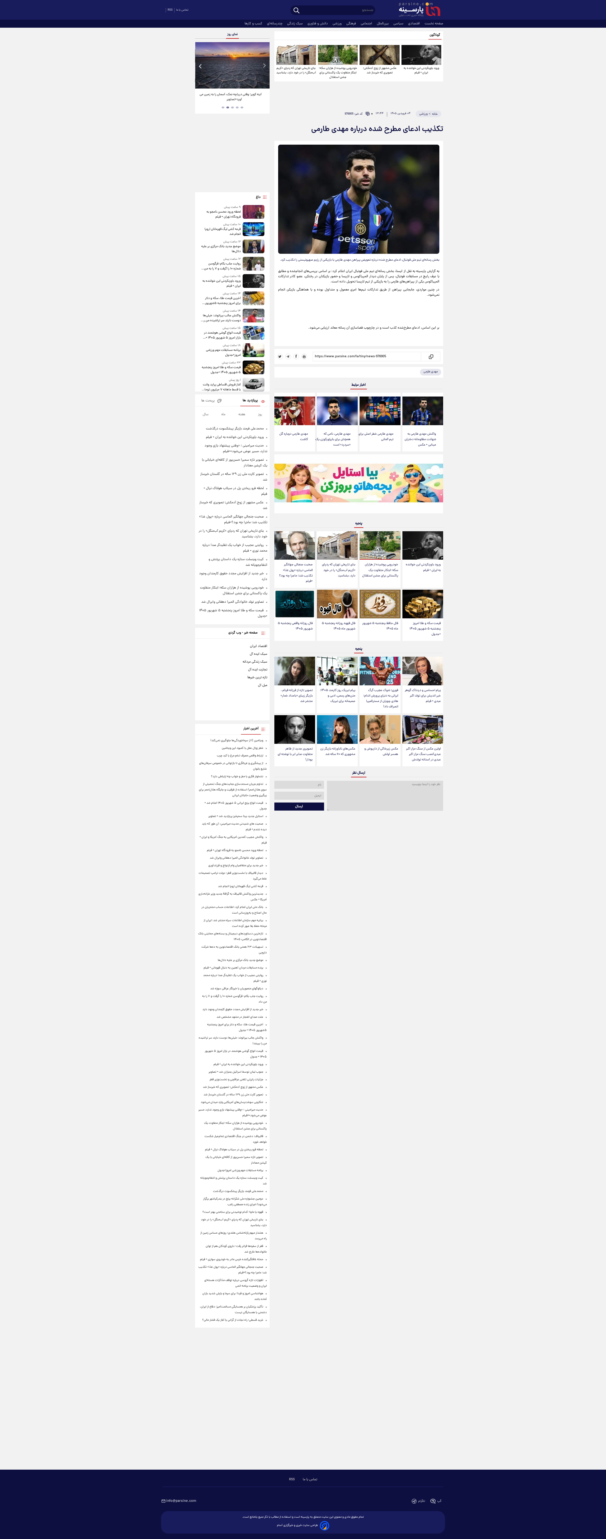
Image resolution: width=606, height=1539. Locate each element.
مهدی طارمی (430, 372)
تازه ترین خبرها (257, 677)
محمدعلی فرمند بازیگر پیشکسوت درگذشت (235, 428)
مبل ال (262, 685)
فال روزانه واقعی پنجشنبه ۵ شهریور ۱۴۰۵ (295, 626)
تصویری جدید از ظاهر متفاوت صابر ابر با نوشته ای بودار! (295, 754)
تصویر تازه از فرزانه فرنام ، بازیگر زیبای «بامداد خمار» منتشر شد (297, 696)
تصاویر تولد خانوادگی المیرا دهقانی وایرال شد (232, 602)
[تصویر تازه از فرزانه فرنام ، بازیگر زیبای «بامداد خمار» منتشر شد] (294, 671)
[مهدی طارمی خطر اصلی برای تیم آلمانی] (380, 411)
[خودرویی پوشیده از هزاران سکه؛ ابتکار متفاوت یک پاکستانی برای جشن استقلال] (338, 55)
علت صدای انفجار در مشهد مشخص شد (240, 1017)
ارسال (299, 806)
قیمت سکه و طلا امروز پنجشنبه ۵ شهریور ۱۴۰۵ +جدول (425, 629)
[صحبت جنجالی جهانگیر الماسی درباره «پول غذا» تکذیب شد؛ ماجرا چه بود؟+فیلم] (294, 545)
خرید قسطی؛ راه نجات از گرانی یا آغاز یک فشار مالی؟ (232, 1320)
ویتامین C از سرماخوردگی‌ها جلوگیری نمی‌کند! (236, 740)
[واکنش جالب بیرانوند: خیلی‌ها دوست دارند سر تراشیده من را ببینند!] (253, 316)
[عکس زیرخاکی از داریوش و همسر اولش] (380, 729)
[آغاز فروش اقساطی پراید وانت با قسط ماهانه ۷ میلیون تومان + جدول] (253, 385)
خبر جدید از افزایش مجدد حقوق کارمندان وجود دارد (232, 1009)
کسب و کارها (254, 23)
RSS (170, 10)
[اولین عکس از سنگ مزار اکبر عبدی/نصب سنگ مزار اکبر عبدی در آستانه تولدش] (422, 729)
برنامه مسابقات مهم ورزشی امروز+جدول (223, 353)
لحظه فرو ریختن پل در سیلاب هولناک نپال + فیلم (234, 1149)
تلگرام (421, 1501)
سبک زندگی (295, 23)
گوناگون (435, 35)
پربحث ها (208, 401)
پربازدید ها (250, 400)
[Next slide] (264, 66)
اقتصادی (414, 23)
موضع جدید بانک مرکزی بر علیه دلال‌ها (221, 249)
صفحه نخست (434, 23)
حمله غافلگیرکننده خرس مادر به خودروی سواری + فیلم (231, 1259)
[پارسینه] (417, 10)
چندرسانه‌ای (275, 23)
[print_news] (304, 356)
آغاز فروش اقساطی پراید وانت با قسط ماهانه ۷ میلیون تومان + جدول (221, 387)
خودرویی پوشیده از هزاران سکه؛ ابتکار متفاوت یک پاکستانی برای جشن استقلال (338, 73)
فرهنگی (351, 23)
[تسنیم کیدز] (358, 484)
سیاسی (398, 23)
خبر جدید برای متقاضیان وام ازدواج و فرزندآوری (235, 865)
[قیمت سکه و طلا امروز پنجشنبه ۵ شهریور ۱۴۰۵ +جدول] (422, 604)
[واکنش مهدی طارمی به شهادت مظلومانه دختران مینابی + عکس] (422, 411)
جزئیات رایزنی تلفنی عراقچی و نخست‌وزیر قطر (236, 1079)
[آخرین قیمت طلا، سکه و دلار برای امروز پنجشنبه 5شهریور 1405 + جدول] (253, 298)
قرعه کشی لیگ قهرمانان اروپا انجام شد (223, 232)
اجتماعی (367, 23)
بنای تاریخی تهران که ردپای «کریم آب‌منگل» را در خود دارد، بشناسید (296, 70)
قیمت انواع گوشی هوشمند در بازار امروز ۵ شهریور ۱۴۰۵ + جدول (222, 335)
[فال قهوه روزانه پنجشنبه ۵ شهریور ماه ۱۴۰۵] (337, 604)
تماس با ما (182, 10)
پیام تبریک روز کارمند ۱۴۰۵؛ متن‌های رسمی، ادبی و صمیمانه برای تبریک (337, 696)
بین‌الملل (383, 23)
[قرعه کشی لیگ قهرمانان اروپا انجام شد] (253, 229)
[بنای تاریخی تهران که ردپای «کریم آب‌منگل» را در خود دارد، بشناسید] (296, 55)
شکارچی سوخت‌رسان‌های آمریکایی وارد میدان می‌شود (232, 1102)
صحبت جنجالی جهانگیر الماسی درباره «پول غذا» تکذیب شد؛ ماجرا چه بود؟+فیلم (296, 573)
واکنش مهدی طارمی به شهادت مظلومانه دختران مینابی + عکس (420, 439)
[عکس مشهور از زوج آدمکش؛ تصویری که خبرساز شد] (379, 55)
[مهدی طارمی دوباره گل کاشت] (294, 411)
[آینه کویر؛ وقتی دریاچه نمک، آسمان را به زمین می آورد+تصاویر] (232, 65)
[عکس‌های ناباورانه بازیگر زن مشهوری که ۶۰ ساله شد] (337, 729)
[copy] (430, 356)
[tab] (242, 107)
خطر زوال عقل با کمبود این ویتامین (242, 748)
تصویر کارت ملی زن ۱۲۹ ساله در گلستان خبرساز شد (233, 1095)
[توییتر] (280, 356)
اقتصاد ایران (258, 646)
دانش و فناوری (318, 23)
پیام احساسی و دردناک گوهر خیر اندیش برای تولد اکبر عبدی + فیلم (423, 696)
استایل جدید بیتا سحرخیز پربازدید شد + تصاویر (235, 816)
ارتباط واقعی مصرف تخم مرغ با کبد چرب (240, 756)
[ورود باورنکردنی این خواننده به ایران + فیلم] (421, 55)
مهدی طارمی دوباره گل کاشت (293, 437)
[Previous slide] (200, 66)
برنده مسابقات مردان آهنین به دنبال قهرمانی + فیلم (233, 968)
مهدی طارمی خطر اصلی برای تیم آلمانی (375, 437)
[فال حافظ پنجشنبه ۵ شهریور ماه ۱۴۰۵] (380, 604)
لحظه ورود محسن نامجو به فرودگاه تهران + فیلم (223, 214)
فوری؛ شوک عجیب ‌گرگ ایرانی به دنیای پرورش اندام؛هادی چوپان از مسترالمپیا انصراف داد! (380, 698)
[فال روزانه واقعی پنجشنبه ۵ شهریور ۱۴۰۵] (294, 604)
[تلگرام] (288, 356)
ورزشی (338, 23)
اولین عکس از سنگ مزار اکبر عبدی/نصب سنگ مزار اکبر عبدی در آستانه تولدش (423, 754)
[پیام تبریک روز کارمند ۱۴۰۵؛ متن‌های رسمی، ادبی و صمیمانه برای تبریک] (337, 671)
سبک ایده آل (258, 654)
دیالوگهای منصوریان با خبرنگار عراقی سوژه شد (236, 988)
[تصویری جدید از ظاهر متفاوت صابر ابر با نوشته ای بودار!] (294, 729)
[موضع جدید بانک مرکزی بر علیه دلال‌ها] (253, 247)
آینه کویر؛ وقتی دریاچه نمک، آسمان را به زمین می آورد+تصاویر (231, 97)
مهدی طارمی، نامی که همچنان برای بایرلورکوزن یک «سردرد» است (333, 439)
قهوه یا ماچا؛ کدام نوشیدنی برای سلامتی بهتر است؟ (232, 1212)
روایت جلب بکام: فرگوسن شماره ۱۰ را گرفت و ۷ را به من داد (222, 266)
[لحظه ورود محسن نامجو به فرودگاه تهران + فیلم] (253, 212)
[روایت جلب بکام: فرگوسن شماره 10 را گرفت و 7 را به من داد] (253, 264)
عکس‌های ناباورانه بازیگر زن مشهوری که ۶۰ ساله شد (337, 751)
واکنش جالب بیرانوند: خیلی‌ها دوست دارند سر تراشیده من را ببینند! (222, 318)
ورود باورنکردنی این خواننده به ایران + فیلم (421, 70)
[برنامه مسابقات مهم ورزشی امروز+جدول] (253, 350)
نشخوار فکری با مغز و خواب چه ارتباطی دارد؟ (237, 776)
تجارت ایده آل (257, 669)
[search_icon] (296, 11)
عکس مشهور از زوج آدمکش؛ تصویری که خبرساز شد (380, 70)
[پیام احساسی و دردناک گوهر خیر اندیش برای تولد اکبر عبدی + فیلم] (422, 671)
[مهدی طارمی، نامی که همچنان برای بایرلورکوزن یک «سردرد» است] (337, 411)
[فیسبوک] (296, 356)
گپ (439, 1501)
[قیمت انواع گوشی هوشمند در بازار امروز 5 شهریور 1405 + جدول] (253, 333)
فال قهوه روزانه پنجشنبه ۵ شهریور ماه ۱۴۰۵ (338, 626)
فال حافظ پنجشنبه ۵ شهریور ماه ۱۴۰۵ (380, 626)
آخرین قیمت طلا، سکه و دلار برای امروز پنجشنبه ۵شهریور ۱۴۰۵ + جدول (223, 301)
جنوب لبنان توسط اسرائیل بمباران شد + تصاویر (236, 1072)
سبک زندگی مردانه (255, 662)
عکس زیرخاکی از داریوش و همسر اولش (381, 751)
